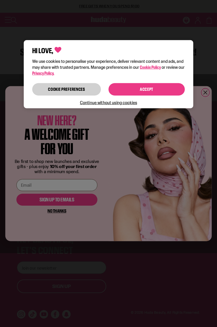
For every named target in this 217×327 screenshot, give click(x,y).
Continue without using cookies (108, 102)
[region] (108, 74)
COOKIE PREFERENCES (66, 89)
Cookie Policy (150, 67)
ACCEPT (146, 89)
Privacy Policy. (43, 73)
